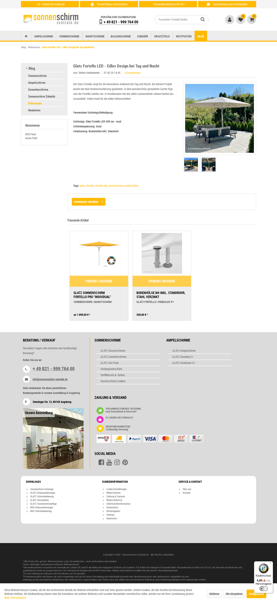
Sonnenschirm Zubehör (41, 96)
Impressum (111, 518)
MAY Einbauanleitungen (41, 507)
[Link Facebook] (101, 462)
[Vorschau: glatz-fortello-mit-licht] (191, 164)
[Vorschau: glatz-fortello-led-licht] (209, 164)
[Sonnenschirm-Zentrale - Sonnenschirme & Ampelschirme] (51, 18)
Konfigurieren (256, 594)
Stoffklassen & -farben (113, 375)
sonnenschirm (115, 186)
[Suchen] (203, 19)
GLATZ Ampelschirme (184, 350)
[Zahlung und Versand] (158, 439)
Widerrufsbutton (114, 500)
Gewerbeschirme (38, 89)
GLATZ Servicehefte (39, 500)
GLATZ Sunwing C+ (182, 357)
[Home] (26, 36)
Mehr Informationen (15, 598)
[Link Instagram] (117, 462)
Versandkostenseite (168, 570)
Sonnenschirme (37, 75)
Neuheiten (34, 110)
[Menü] (270, 563)
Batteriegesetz (113, 511)
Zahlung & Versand (115, 496)
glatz (82, 186)
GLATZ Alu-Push (110, 363)
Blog (32, 68)
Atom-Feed (31, 138)
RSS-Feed (30, 134)
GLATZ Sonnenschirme (113, 350)
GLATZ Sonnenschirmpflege (43, 503)
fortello (90, 186)
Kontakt (186, 492)
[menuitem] (182, 19)
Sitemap (110, 514)
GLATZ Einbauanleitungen (42, 492)
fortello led (101, 186)
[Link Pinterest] (125, 462)
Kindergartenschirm (111, 369)
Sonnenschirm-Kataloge (41, 489)
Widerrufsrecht (113, 492)
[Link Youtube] (109, 462)
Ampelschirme (36, 82)
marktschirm (131, 186)
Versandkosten (77, 561)
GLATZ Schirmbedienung (42, 496)
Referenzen (35, 103)
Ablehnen (214, 594)
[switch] (264, 588)
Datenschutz (112, 507)
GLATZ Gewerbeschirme (113, 357)
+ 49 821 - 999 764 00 (120, 22)
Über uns (186, 489)
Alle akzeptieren (234, 594)
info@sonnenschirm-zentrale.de (50, 379)
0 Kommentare (133, 73)
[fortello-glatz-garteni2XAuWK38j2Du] (219, 118)
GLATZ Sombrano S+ (183, 363)
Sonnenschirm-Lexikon (113, 381)
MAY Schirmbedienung (41, 511)
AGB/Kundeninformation (118, 503)
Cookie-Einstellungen (116, 489)
